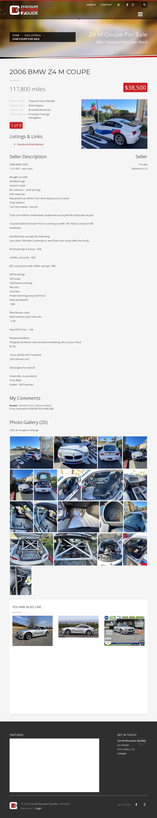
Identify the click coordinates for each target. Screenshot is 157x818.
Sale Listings (33, 35)
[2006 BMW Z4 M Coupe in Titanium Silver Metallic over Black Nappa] (114, 123)
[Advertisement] (78, 683)
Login (38, 808)
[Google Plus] (133, 5)
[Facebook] (127, 5)
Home (16, 35)
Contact (121, 753)
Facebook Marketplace (30, 144)
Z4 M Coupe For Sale (25, 39)
